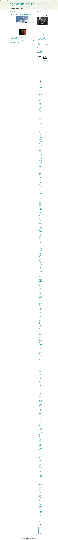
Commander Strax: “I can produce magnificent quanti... (40, 394)
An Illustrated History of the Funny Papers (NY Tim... (40, 485)
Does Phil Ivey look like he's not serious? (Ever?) (40, 441)
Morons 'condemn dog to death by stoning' (40, 293)
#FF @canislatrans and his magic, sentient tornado (40, 198)
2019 (39, 64)
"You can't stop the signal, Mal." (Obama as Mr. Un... (40, 351)
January (40, 522)
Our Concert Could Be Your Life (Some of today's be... (40, 282)
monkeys (41, 42)
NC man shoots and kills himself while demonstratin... (40, 115)
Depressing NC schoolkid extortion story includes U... (40, 464)
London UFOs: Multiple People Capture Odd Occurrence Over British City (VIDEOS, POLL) (22, 14)
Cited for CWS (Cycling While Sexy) (40, 382)
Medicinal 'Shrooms (40, 276)
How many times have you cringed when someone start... (40, 360)
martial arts (38, 42)
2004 (39, 529)
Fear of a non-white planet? (40, 212)
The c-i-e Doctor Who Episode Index (42, 28)
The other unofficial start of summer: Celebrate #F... (40, 502)
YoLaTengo (43, 38)
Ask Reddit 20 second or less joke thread (40, 286)
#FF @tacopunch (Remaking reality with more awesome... (40, 312)
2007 (39, 526)
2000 (39, 533)
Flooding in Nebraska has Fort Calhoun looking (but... (40, 187)
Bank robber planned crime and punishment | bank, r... (40, 243)
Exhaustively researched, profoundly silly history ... (40, 228)
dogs (47, 40)
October (40, 76)
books (38, 40)
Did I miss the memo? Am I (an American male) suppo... (40, 370)
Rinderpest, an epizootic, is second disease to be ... (40, 144)
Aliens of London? (40, 96)
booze (40, 40)
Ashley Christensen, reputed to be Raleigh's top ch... (40, 405)
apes (46, 38)
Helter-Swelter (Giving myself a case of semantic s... (40, 421)
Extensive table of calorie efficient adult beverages (40, 302)
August (40, 79)
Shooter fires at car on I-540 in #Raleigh (40, 205)
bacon (41, 39)
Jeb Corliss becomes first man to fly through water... (40, 83)
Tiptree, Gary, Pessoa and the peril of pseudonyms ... (40, 151)
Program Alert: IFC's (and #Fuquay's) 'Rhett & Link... (40, 194)
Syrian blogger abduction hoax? (40, 438)
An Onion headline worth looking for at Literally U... (40, 493)
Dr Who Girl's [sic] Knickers (40, 255)
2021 (39, 62)
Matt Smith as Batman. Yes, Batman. (40, 191)
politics (38, 43)
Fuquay (40, 36)
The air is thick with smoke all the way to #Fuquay (40, 249)
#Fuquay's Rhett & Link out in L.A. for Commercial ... (40, 177)
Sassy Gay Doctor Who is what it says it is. (40, 265)
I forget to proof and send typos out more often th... (40, 133)
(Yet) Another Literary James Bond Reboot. (40, 472)
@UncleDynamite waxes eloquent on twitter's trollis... (40, 155)
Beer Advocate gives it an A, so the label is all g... (40, 429)
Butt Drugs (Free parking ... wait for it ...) (40, 378)
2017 (39, 66)
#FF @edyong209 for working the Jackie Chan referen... (40, 183)
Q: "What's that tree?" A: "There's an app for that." (40, 221)
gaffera (30, 538)
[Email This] (18, 37)
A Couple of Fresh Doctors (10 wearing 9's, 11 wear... (40, 489)
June (39, 81)
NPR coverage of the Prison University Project (40, 270)
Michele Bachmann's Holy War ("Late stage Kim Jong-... (40, 202)
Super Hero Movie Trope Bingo (40, 322)
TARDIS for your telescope (40, 218)
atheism (38, 39)
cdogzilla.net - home (40, 27)
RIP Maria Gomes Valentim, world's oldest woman (40, 236)
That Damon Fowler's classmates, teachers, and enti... (40, 279)
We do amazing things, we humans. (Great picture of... (40, 449)
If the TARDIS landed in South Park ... (40, 298)
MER (43, 36)
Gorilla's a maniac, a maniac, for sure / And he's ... (40, 257)
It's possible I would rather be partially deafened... (40, 363)
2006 (39, 527)
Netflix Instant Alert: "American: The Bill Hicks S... (40, 107)
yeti (39, 45)
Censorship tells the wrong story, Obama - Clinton (40, 104)
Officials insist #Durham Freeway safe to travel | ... (40, 246)
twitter (47, 44)
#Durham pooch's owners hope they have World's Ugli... (40, 355)
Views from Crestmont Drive (41, 51)
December (40, 73)
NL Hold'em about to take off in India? (40, 252)
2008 (39, 525)
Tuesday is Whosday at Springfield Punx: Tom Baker (40, 456)
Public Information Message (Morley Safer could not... (40, 306)
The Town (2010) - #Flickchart (40, 296)
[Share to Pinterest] (21, 37)
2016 (39, 67)
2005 (39, 528)
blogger (47, 39)
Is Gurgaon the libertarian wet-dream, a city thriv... (40, 410)
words (38, 45)
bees (45, 39)
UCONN (38, 38)
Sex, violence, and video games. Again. (40, 148)
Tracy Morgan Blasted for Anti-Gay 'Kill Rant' (40, 414)
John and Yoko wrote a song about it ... (40, 268)
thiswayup (39, 52)
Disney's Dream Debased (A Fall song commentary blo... (40, 126)
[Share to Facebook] (20, 37)
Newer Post (11, 40)
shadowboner (42, 44)
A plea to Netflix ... (40, 180)
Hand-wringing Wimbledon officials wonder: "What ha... (40, 232)
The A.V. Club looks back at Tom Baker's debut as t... (40, 169)
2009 (39, 524)
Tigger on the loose (40, 508)
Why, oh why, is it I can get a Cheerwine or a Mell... (40, 366)
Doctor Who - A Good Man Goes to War (40, 397)
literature (47, 41)
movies (43, 42)
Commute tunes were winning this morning (40, 335)
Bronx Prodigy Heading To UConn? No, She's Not (40, 90)
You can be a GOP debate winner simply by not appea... (40, 375)
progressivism (43, 43)
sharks (45, 44)
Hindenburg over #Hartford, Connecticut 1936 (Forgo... (40, 425)
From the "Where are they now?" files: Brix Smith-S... (40, 390)
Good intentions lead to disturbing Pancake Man (40, 163)
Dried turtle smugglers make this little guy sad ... (40, 137)
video (16, 38)
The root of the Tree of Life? (40, 309)
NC (47, 36)
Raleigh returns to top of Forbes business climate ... (40, 111)
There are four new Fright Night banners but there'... (40, 119)
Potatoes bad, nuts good (40, 213)
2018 (39, 65)
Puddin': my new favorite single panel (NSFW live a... (40, 343)
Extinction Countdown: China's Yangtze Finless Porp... (40, 417)
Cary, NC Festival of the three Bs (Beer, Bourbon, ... (40, 435)
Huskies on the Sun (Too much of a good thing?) (40, 496)
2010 (39, 523)
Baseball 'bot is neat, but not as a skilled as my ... (40, 140)
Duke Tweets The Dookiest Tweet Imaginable (40, 316)
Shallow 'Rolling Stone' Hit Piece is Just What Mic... (40, 173)
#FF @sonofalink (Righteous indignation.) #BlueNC (40, 339)
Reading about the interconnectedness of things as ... (40, 511)
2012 (39, 71)
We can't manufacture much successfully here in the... (40, 347)
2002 (39, 531)
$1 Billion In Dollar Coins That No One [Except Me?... (40, 130)
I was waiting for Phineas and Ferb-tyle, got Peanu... (40, 274)
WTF (41, 38)
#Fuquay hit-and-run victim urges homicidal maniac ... (40, 261)
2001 (39, 532)
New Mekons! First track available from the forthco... (40, 224)
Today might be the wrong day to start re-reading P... (40, 475)
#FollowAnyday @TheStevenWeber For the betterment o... (40, 159)
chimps (42, 40)
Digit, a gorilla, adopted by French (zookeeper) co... (40, 86)
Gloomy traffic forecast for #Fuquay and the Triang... (40, 445)
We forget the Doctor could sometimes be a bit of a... (40, 506)
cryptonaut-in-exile (22, 4)
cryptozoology (44, 40)
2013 (39, 70)
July (39, 80)
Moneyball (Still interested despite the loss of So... (40, 325)
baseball (43, 39)
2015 (39, 68)
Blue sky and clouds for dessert (40, 167)
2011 (39, 72)
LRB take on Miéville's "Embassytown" (40, 432)
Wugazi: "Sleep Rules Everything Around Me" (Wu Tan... (40, 94)
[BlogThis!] (19, 37)
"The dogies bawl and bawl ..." (40, 482)
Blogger (35, 538)
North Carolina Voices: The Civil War (40, 216)
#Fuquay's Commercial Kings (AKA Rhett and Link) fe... (40, 460)
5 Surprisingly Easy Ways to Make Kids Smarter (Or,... (40, 289)
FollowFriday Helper (40, 384)
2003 (39, 530)
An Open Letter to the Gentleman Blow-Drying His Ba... (40, 515)
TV (44, 37)
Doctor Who (13, 38)
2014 (39, 69)
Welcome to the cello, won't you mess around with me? (40, 401)
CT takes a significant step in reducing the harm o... (40, 453)
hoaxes (15, 38)
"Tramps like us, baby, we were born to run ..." (40, 468)
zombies (41, 45)
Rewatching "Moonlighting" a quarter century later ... (40, 100)
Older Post (33, 40)
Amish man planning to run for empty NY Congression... (40, 209)
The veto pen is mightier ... (40, 408)
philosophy (46, 42)
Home (22, 40)
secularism (38, 44)
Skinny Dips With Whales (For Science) (40, 329)
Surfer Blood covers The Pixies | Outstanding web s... (40, 239)
